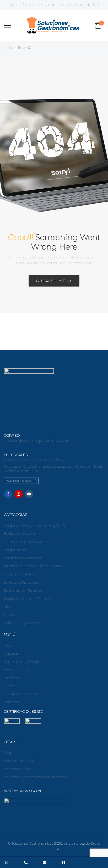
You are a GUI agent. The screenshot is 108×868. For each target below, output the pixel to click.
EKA (7, 607)
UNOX (9, 614)
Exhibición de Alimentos (23, 590)
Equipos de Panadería (21, 582)
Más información (18, 481)
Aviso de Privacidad (19, 761)
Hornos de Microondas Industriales (31, 541)
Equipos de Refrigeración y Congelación (35, 525)
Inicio (8, 47)
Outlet (9, 686)
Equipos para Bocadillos (22, 558)
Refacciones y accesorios (23, 623)
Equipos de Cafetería (20, 574)
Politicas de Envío (17, 769)
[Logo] (53, 25)
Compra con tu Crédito (22, 661)
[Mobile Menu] (7, 25)
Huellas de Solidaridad (21, 694)
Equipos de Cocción (19, 533)
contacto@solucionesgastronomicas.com (36, 440)
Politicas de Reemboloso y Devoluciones (35, 777)
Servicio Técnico (16, 670)
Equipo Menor (15, 550)
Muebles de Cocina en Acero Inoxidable (35, 566)
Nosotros (11, 653)
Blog (7, 752)
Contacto (11, 702)
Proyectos (11, 678)
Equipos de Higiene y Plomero (27, 598)
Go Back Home (50, 280)
